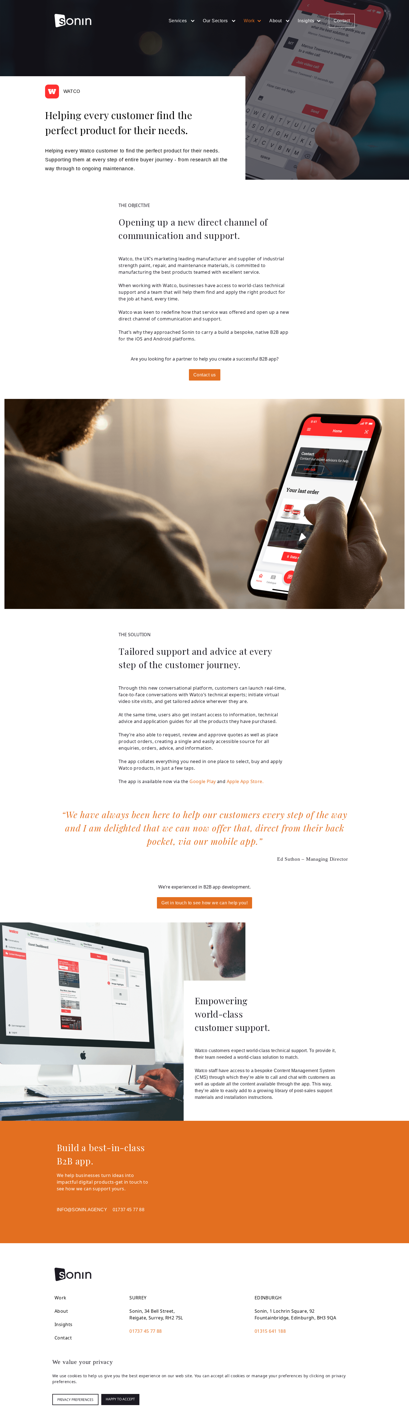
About (276, 20)
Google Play (202, 781)
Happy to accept (120, 1399)
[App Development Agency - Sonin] (73, 20)
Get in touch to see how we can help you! (204, 902)
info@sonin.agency (82, 1209)
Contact (342, 20)
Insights (306, 20)
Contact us (204, 374)
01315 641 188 (270, 1331)
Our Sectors (216, 20)
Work (249, 20)
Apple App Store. (245, 781)
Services (178, 20)
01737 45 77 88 (128, 1209)
